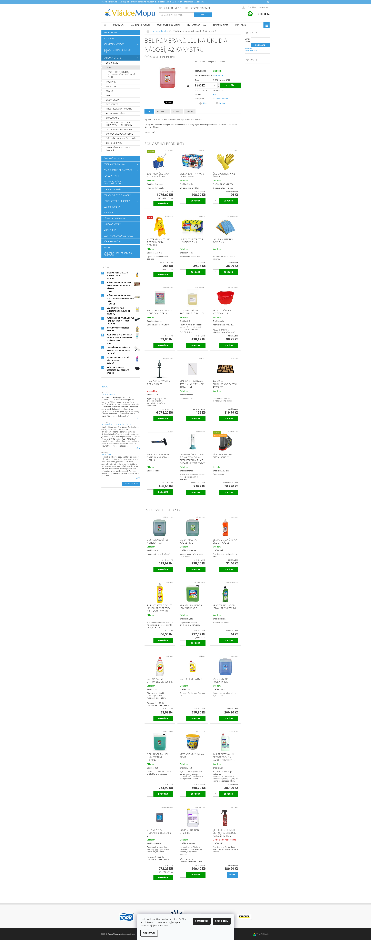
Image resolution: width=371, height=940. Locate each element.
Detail (232, 875)
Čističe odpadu (114, 143)
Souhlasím (221, 921)
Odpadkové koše (112, 189)
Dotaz (222, 103)
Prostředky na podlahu (119, 109)
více (138, 418)
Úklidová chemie (112, 58)
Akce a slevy (110, 32)
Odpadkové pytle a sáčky (117, 195)
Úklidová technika (114, 158)
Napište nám (220, 25)
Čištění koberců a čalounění (121, 138)
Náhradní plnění (140, 25)
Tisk (205, 103)
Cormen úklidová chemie (119, 134)
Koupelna (111, 86)
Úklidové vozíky (112, 224)
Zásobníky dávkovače (115, 218)
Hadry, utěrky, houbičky (117, 201)
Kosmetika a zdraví (114, 44)
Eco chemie (112, 63)
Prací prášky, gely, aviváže (118, 170)
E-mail (247, 39)
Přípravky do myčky (114, 164)
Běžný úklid (112, 100)
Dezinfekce (112, 104)
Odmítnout (201, 921)
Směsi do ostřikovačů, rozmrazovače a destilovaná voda (121, 74)
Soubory (177, 111)
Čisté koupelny (108, 394)
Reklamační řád (196, 25)
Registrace (264, 8)
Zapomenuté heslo (251, 50)
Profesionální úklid (117, 113)
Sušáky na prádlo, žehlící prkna (117, 51)
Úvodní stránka (104, 25)
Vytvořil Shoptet (263, 934)
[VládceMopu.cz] (130, 13)
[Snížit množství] (218, 86)
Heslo (247, 42)
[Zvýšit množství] (218, 84)
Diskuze (189, 111)
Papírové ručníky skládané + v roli (113, 182)
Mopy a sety (110, 230)
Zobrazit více (131, 484)
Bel (214, 94)
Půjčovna (118, 25)
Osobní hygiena (112, 207)
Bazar (107, 247)
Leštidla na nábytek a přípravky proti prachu (119, 123)
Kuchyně (111, 82)
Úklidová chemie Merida (119, 129)
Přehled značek (112, 241)
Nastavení (149, 933)
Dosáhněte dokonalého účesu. (117, 424)
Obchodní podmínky (168, 25)
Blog (104, 386)
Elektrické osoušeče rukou (118, 236)
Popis (149, 111)
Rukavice (108, 212)
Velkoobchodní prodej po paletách (118, 254)
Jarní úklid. (107, 454)
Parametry (162, 111)
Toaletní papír (111, 176)
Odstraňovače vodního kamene (118, 148)
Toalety (110, 95)
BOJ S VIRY (109, 38)
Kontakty (240, 25)
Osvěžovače (112, 118)
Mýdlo (109, 91)
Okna (109, 67)
